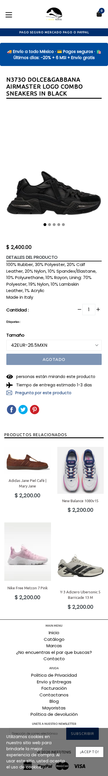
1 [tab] (44, 224)
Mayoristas (54, 708)
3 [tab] (54, 224)
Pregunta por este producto (42, 393)
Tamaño (15, 335)
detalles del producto (32, 257)
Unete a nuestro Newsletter (54, 723)
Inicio (54, 633)
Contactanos (54, 695)
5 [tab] (63, 224)
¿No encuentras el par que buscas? (54, 652)
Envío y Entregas (54, 682)
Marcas (54, 646)
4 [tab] (58, 224)
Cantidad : (17, 310)
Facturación (54, 688)
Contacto (54, 659)
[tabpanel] (54, 167)
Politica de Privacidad (54, 675)
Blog (54, 701)
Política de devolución (54, 714)
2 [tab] (49, 224)
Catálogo (54, 639)
